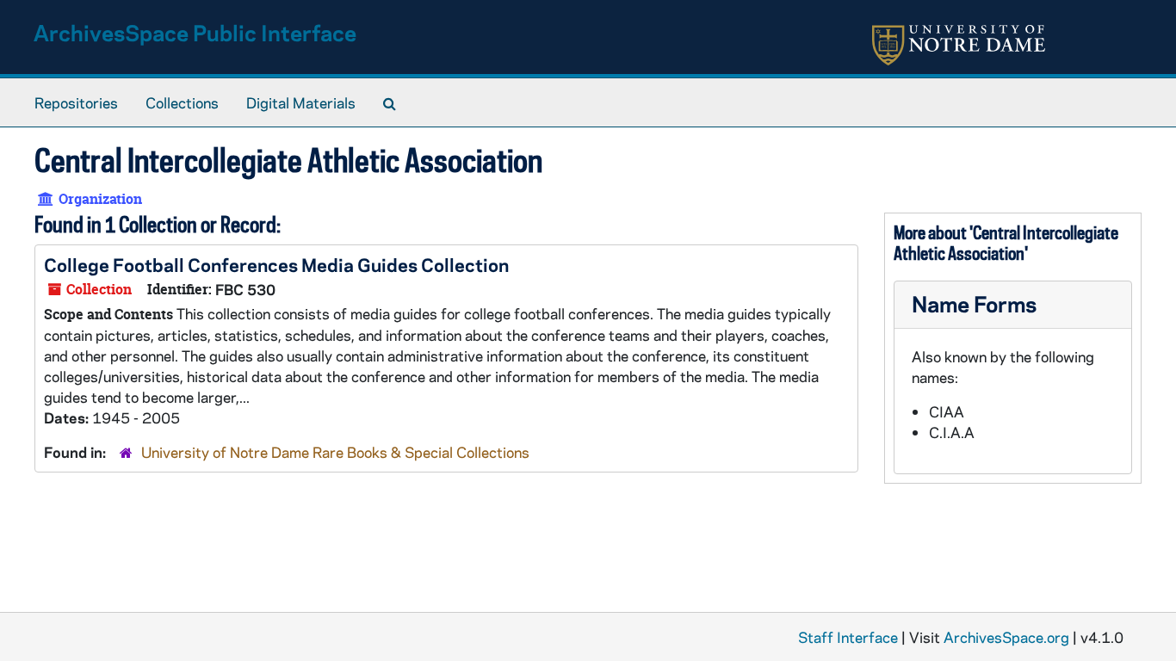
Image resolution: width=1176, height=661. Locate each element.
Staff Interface (848, 636)
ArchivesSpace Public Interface (195, 32)
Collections (182, 102)
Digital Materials (301, 102)
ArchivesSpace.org (1006, 636)
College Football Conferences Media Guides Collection (276, 264)
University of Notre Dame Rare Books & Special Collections (335, 451)
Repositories (76, 102)
